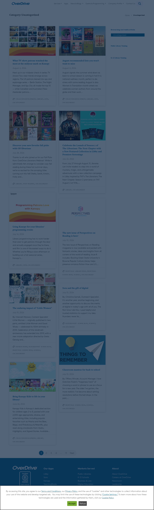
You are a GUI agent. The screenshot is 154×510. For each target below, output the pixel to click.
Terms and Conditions (51, 491)
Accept (72, 503)
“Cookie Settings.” (110, 494)
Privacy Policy (71, 491)
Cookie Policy (108, 497)
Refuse (83, 503)
